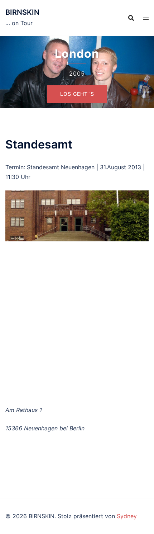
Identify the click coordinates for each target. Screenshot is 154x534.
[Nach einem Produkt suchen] (131, 18)
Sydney (127, 516)
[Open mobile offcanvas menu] (146, 18)
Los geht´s (77, 94)
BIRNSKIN (22, 12)
